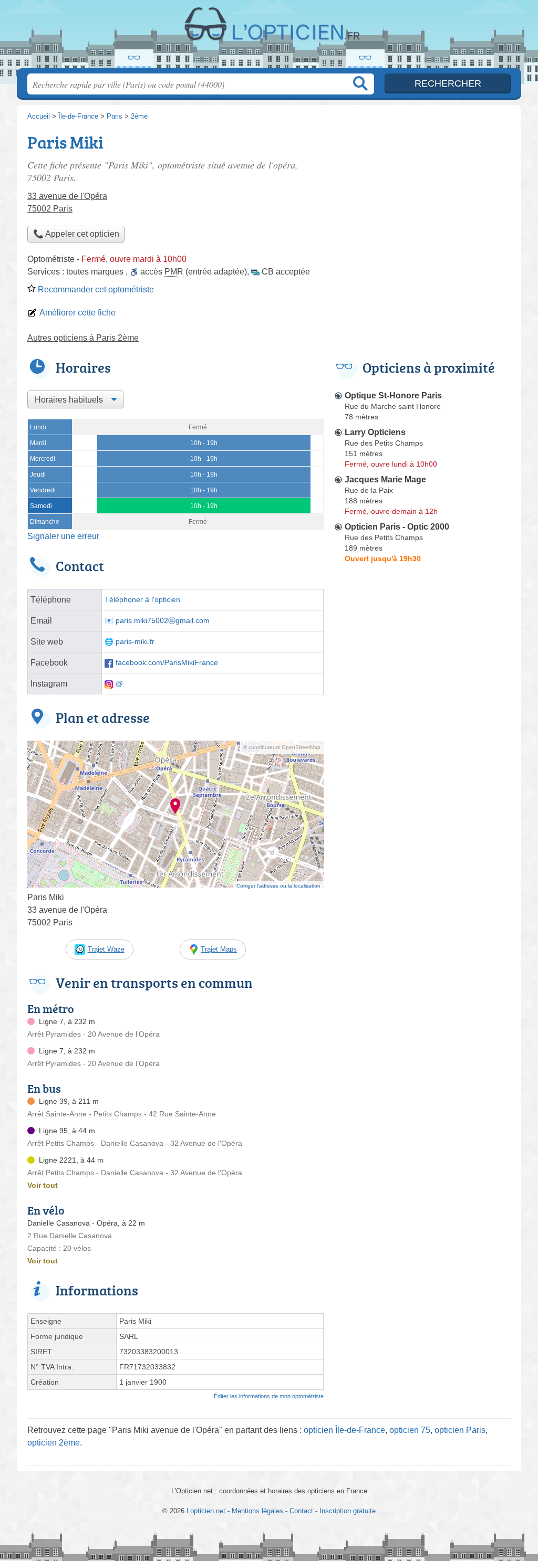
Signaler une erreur (63, 536)
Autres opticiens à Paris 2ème (83, 337)
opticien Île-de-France (344, 1430)
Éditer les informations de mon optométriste (269, 1396)
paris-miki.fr (135, 642)
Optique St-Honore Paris (393, 395)
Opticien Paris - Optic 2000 (397, 526)
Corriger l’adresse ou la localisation (278, 886)
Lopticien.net (269, 37)
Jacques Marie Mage (385, 479)
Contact (301, 1511)
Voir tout (42, 1185)
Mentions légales (257, 1511)
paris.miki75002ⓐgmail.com (163, 621)
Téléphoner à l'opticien (142, 600)
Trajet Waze (106, 949)
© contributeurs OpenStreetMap (281, 747)
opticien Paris (459, 1430)
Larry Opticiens (375, 432)
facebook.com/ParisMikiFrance (167, 663)
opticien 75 (409, 1430)
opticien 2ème (53, 1442)
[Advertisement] (422, 202)
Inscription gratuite (347, 1511)
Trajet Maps (219, 949)
